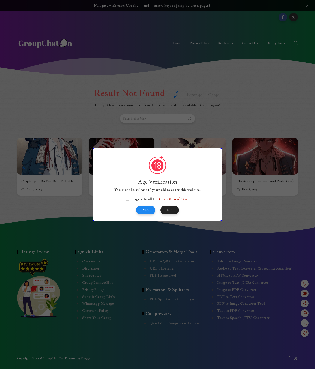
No (169, 210)
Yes (146, 210)
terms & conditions (174, 199)
